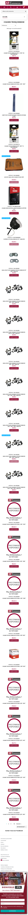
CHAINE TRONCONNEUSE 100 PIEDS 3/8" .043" (14, 777)
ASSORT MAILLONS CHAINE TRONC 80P (14, 177)
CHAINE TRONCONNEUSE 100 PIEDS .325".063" (14, 666)
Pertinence (9, 25)
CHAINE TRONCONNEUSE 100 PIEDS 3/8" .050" (14, 703)
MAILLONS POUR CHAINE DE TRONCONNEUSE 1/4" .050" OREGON (14, 270)
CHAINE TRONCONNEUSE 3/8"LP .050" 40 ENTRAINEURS (14, 53)
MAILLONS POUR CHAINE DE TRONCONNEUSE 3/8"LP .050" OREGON (14, 332)
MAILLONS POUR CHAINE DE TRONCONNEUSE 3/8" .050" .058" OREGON (14, 395)
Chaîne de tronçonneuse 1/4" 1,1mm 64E (14, 239)
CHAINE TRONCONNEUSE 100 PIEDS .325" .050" (14, 524)
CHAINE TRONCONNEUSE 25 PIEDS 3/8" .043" (14, 740)
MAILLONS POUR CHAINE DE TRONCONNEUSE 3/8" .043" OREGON (14, 301)
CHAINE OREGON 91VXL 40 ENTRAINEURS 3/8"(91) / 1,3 (14, 208)
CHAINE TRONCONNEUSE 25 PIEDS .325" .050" (14, 84)
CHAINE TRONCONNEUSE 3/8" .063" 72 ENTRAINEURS (14, 146)
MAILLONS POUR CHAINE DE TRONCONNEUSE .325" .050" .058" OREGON (14, 426)
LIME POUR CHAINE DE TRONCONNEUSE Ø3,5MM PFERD (14, 115)
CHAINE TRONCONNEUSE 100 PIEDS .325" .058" (14, 598)
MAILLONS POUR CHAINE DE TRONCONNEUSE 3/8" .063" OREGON (14, 364)
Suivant (19, 824)
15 (14, 824)
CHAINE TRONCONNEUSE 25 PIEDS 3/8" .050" (14, 814)
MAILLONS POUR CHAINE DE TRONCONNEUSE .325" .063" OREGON (14, 457)
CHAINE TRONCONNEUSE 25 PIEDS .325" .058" (14, 561)
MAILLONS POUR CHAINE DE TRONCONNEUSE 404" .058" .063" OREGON (14, 488)
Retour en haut (21, 827)
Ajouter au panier (14, 58)
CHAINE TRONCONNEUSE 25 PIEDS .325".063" (14, 635)
